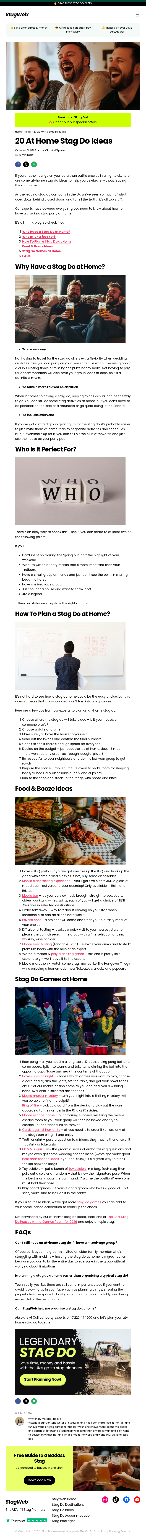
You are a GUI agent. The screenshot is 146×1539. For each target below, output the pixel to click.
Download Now (39, 1480)
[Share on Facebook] (18, 164)
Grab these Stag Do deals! (75, 3)
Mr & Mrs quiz (32, 1149)
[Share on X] (26, 164)
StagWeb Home (64, 1499)
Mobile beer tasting (37, 944)
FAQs (26, 256)
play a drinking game (67, 954)
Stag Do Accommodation (72, 1515)
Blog (28, 131)
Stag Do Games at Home (41, 251)
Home (19, 131)
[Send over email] (34, 164)
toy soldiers (78, 1169)
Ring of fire (30, 1105)
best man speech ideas (40, 1159)
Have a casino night (37, 1076)
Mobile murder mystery (40, 1096)
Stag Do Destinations (68, 1505)
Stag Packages (63, 1521)
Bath (73, 944)
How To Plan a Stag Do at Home (46, 241)
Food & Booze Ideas (37, 246)
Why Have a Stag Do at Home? (46, 231)
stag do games (89, 1202)
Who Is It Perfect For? (39, 236)
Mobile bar (30, 895)
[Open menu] (137, 15)
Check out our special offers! (75, 122)
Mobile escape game (38, 1115)
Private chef (31, 920)
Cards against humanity (41, 1130)
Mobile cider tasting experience (46, 881)
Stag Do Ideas (63, 1510)
